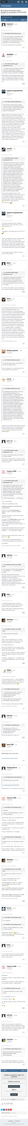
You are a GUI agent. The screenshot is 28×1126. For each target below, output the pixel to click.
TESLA (9, 670)
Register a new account (14, 1086)
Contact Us (17, 1121)
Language (10, 1121)
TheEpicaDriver (12, 768)
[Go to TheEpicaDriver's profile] (3, 768)
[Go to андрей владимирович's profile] (3, 91)
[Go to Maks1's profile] (3, 264)
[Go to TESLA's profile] (3, 671)
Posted (7, 30)
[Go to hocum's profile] (3, 909)
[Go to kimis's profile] (3, 946)
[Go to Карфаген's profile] (3, 25)
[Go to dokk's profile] (3, 595)
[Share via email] (9, 1110)
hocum (9, 908)
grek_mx (10, 441)
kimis (8, 945)
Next (23, 20)
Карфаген (10, 24)
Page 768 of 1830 (14, 20)
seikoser (9, 555)
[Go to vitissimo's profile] (3, 1040)
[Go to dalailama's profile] (3, 620)
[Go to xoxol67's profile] (3, 149)
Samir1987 (10, 744)
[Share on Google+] (6, 1110)
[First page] (2, 20)
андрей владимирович (15, 90)
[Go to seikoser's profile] (3, 556)
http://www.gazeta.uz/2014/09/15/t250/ (10, 758)
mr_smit (7, 13)
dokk (8, 594)
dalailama (10, 619)
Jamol (9, 299)
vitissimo (10, 1039)
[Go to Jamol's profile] (3, 299)
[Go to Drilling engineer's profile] (3, 351)
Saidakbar (10, 54)
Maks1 (9, 263)
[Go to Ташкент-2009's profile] (3, 472)
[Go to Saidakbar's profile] (3, 55)
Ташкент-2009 (11, 471)
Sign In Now (14, 1094)
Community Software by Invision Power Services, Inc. (14, 1124)
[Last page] (26, 20)
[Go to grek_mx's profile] (3, 442)
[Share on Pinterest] (11, 1110)
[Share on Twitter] (2, 1110)
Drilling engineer (12, 350)
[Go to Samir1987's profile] (3, 745)
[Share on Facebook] (4, 1110)
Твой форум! (6, 5)
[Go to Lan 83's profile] (3, 380)
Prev (5, 20)
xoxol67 (9, 148)
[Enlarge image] (20, 45)
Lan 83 (9, 379)
